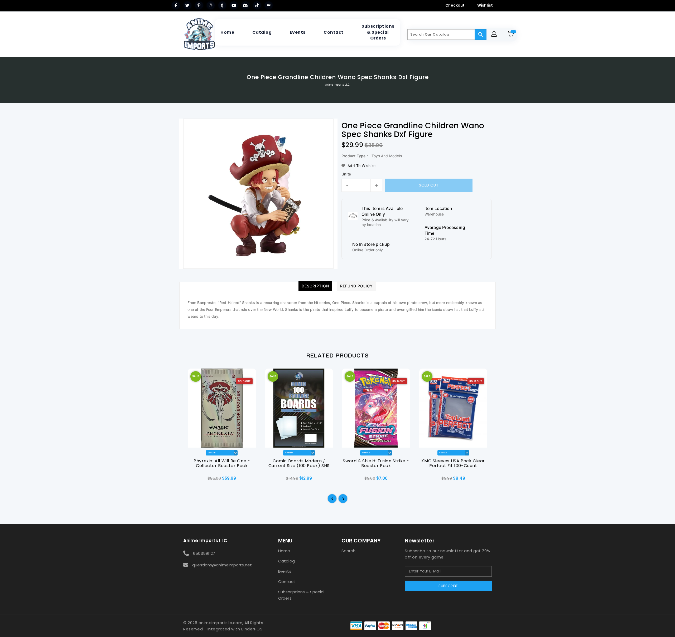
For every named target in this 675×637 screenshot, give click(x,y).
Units (346, 174)
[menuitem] (227, 32)
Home (284, 550)
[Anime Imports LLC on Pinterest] (199, 5)
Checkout (455, 5)
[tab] (315, 286)
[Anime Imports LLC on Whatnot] (269, 5)
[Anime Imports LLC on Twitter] (187, 5)
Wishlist (485, 5)
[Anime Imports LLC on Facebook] (176, 5)
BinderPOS (252, 629)
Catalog (286, 561)
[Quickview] (192, 480)
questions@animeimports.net (222, 565)
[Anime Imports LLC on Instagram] (211, 5)
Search (348, 550)
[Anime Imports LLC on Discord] (245, 5)
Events (284, 571)
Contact (286, 581)
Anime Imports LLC (337, 84)
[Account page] (494, 34)
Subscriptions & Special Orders (301, 595)
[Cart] (511, 34)
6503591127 (204, 553)
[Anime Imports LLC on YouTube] (234, 5)
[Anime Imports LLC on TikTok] (257, 5)
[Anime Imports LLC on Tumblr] (222, 5)
